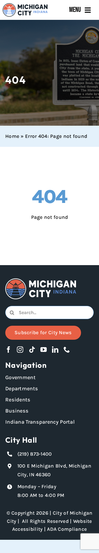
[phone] (67, 349)
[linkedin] (55, 349)
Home (12, 136)
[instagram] (20, 349)
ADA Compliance (67, 529)
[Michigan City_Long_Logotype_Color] (25, 5)
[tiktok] (32, 349)
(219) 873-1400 (34, 454)
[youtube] (43, 349)
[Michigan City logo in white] (40, 281)
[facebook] (8, 349)
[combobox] (49, 312)
